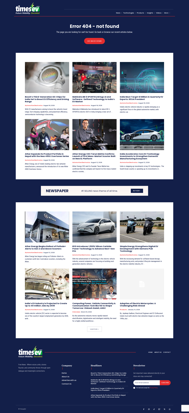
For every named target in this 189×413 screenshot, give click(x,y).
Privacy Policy (153, 388)
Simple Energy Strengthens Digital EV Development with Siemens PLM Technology (139, 248)
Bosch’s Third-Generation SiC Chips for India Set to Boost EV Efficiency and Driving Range (47, 99)
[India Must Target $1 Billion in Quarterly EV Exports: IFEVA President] (142, 77)
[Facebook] (144, 409)
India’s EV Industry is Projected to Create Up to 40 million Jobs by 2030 (46, 304)
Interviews (76, 312)
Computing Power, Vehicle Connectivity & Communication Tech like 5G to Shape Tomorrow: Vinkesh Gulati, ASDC (94, 305)
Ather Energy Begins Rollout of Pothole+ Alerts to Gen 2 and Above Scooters (45, 247)
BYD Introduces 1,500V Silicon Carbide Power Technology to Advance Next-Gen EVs (93, 248)
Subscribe (165, 383)
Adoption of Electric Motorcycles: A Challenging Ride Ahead (138, 304)
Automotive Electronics (34, 105)
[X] (164, 409)
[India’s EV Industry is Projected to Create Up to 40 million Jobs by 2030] (47, 284)
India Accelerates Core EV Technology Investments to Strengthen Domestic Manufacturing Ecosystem (139, 156)
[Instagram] (149, 409)
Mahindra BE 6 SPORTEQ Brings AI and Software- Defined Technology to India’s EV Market (93, 99)
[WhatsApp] (170, 409)
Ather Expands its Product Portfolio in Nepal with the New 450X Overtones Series (47, 155)
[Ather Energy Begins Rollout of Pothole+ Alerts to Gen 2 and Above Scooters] (47, 226)
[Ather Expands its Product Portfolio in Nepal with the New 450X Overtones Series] (47, 134)
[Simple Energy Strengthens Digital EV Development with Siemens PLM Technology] (142, 226)
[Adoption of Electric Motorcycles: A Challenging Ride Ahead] (142, 284)
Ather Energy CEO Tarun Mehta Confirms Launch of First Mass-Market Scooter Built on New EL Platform (94, 156)
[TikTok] (154, 409)
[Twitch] (159, 409)
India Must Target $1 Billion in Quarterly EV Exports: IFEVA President (141, 98)
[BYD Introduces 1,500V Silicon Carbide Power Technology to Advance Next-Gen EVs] (94, 226)
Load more (93, 329)
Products (123, 310)
